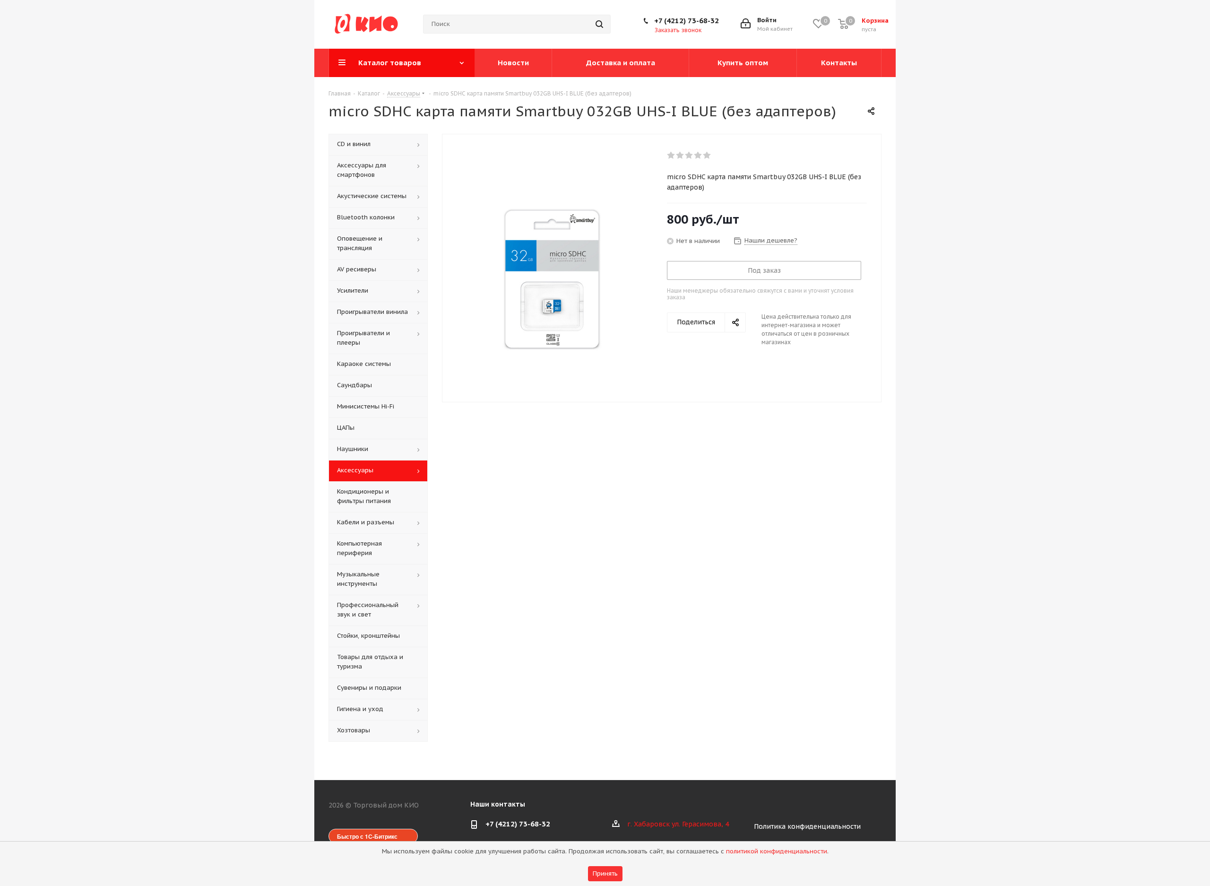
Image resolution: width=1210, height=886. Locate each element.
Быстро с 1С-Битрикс (367, 836)
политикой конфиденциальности (776, 851)
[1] (671, 155)
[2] (680, 155)
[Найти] (599, 24)
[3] (689, 155)
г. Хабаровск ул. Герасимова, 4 (678, 824)
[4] (698, 155)
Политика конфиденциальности (807, 826)
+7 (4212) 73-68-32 (686, 20)
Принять (605, 873)
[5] (707, 155)
